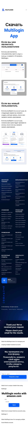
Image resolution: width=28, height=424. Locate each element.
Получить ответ (14, 377)
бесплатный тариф (19, 111)
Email (5, 399)
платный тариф (18, 121)
